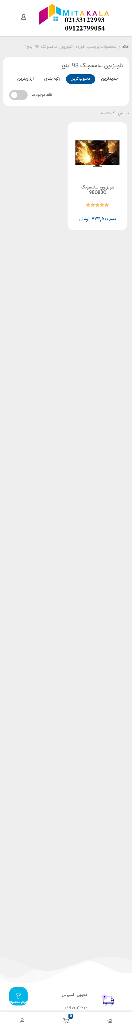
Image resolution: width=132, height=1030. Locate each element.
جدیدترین (109, 78)
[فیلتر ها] (18, 996)
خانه (125, 47)
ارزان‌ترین (25, 78)
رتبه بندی (52, 78)
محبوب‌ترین (81, 78)
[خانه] (110, 1021)
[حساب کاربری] (23, 17)
